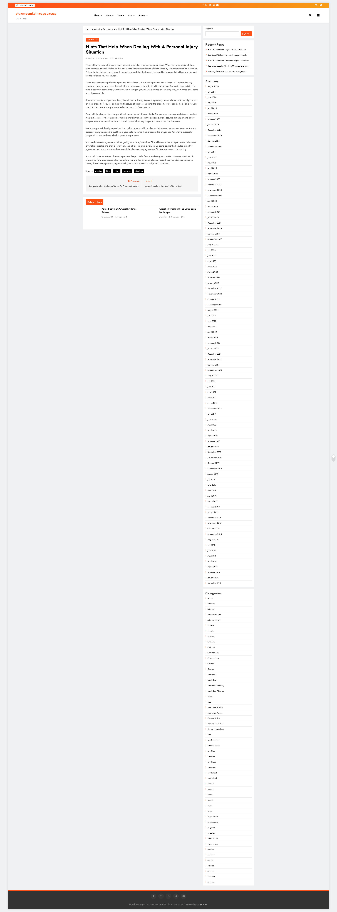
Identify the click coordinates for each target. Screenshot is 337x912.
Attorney (211, 603)
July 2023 (211, 250)
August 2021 (212, 375)
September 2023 (214, 239)
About (96, 15)
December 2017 (214, 583)
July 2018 (211, 545)
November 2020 (214, 408)
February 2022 (213, 343)
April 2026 (212, 108)
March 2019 (212, 501)
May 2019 (211, 490)
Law (130, 15)
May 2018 (211, 555)
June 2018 (211, 550)
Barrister (210, 625)
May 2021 (211, 392)
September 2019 (214, 468)
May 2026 (211, 102)
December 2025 (214, 130)
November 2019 (214, 457)
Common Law (92, 40)
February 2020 (213, 441)
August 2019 (212, 474)
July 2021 (211, 381)
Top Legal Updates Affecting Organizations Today (228, 65)
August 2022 (213, 310)
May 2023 (211, 261)
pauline (91, 58)
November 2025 (214, 135)
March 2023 (212, 271)
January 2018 (212, 577)
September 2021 (214, 370)
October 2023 (213, 233)
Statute (142, 15)
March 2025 (212, 173)
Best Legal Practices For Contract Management (227, 71)
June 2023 (211, 255)
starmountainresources (36, 13)
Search (209, 28)
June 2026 (211, 97)
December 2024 (214, 184)
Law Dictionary (213, 740)
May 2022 (211, 326)
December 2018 (214, 517)
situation (139, 171)
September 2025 (214, 146)
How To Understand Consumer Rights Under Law (228, 60)
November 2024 (214, 190)
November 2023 (214, 228)
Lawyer (210, 794)
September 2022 (214, 304)
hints (108, 171)
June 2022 (211, 321)
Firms (108, 15)
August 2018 (212, 539)
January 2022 (213, 348)
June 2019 (211, 484)
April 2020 (212, 430)
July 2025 (211, 151)
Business (211, 636)
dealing (98, 171)
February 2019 (213, 506)
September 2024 (214, 195)
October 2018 (213, 528)
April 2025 (212, 168)
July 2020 (211, 413)
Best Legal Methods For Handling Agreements (227, 55)
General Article (213, 718)
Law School (212, 772)
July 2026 (211, 91)
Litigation (211, 827)
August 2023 (213, 244)
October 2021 (213, 364)
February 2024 (213, 212)
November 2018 (214, 523)
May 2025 (211, 162)
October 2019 (213, 463)
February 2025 (213, 179)
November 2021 (214, 359)
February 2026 (213, 119)
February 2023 (213, 277)
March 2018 (212, 566)
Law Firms (211, 762)
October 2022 (213, 299)
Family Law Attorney (215, 685)
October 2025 (213, 140)
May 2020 (211, 424)
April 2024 (212, 201)
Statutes (210, 865)
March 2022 (212, 337)
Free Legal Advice (215, 707)
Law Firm (211, 751)
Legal (209, 805)
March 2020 (212, 435)
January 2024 (213, 217)
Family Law (211, 674)
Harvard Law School (215, 723)
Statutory (211, 876)
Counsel (210, 663)
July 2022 (211, 315)
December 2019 (214, 452)
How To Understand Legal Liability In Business (227, 49)
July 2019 (211, 479)
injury (117, 171)
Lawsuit (210, 783)
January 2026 (213, 124)
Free (120, 15)
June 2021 (211, 386)
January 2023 (213, 282)
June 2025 (211, 157)
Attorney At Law (214, 614)
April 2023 (212, 266)
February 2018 (213, 572)
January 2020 (213, 446)
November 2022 (214, 293)
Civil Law (211, 641)
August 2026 (213, 86)
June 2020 (211, 419)
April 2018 (211, 561)
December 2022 (214, 288)
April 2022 (212, 332)
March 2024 (212, 206)
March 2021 (212, 403)
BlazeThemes (202, 904)
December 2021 (214, 353)
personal (127, 171)
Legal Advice (212, 816)
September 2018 (214, 534)
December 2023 (214, 222)
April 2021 (212, 397)
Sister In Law (212, 838)
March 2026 (212, 113)
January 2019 (213, 512)
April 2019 (212, 495)
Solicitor (210, 849)
